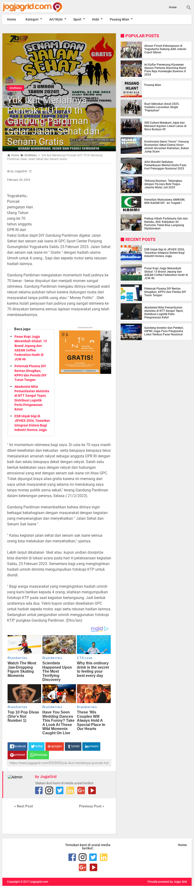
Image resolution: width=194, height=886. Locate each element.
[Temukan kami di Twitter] (60, 790)
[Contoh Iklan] (85, 372)
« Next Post (23, 806)
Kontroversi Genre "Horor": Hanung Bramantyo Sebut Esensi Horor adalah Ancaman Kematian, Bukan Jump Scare (166, 146)
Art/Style (56, 19)
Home (172, 7)
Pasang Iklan (119, 19)
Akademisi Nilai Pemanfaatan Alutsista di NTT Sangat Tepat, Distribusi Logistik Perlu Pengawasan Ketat (163, 312)
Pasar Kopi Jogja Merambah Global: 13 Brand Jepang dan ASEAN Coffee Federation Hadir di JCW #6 (166, 273)
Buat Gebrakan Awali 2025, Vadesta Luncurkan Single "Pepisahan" (161, 107)
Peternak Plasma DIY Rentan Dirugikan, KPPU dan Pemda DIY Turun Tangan (165, 292)
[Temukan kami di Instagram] (49, 790)
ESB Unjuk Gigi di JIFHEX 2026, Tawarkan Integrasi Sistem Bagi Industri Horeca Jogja (164, 253)
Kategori (32, 19)
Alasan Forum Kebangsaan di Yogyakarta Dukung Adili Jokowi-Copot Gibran (165, 49)
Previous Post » (91, 806)
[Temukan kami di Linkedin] (70, 790)
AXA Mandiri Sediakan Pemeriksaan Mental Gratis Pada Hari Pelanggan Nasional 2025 (165, 165)
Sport (77, 19)
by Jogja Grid (178, 881)
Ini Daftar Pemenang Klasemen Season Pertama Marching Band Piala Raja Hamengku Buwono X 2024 (165, 69)
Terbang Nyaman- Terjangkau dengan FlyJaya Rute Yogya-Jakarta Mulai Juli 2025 (163, 184)
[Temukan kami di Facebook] (39, 790)
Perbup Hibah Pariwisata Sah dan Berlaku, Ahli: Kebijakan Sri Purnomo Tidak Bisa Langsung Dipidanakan (166, 223)
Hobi (95, 19)
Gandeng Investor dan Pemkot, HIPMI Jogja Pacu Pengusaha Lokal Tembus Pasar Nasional (164, 331)
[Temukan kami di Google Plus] (81, 790)
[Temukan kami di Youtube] (92, 790)
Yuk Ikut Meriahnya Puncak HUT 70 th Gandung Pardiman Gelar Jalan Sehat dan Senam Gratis (53, 121)
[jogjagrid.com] (30, 7)
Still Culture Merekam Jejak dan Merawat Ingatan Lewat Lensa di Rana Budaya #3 (165, 126)
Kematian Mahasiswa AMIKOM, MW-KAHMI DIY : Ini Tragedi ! (164, 201)
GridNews (15, 88)
